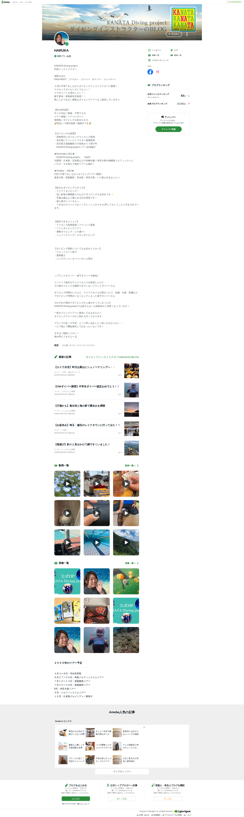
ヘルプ (188, 815)
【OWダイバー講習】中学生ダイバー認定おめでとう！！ (87, 386)
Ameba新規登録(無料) (234, 2)
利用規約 (157, 815)
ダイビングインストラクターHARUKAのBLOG (112, 357)
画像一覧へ (130, 563)
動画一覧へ (130, 465)
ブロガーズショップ (160, 60)
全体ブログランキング (157, 104)
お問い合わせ (144, 815)
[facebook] (150, 72)
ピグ (176, 50)
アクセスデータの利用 (173, 815)
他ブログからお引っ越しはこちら (75, 804)
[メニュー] (187, 34)
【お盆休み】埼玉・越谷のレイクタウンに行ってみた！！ (87, 425)
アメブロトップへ (122, 771)
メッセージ (156, 50)
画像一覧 (155, 55)
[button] (174, 34)
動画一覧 (178, 55)
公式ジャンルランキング (158, 94)
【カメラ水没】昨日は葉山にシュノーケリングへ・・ (84, 367)
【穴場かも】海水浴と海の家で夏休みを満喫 (79, 405)
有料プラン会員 (64, 56)
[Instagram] (157, 72)
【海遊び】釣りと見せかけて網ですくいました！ (82, 444)
